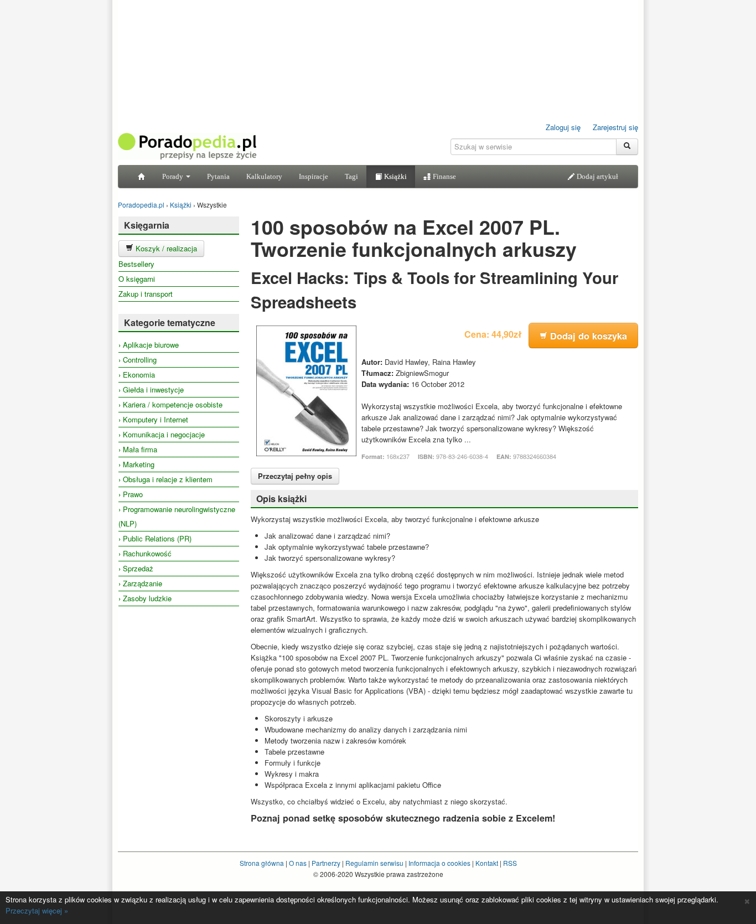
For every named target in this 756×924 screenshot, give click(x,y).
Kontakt (486, 863)
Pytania (218, 176)
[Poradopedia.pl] (187, 145)
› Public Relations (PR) (154, 538)
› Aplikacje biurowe (148, 344)
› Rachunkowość (145, 553)
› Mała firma (137, 449)
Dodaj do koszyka (587, 335)
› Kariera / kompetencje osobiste (170, 404)
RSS (510, 863)
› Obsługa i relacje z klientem (165, 479)
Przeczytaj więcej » (37, 910)
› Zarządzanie (140, 583)
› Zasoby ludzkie (145, 598)
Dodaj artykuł (596, 176)
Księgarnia (146, 225)
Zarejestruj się (615, 127)
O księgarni (136, 278)
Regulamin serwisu (374, 863)
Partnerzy (326, 863)
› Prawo (130, 494)
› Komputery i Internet (153, 419)
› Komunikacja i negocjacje (161, 434)
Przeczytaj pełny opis (295, 476)
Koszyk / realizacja (165, 248)
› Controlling (137, 359)
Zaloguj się (563, 127)
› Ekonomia (136, 374)
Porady (173, 176)
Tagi (351, 176)
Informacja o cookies (439, 863)
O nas (298, 863)
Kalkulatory (264, 176)
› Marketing (136, 464)
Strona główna (262, 863)
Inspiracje (313, 176)
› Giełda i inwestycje (151, 389)
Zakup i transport (145, 293)
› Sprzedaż (135, 568)
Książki (394, 176)
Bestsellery (136, 264)
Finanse (443, 176)
